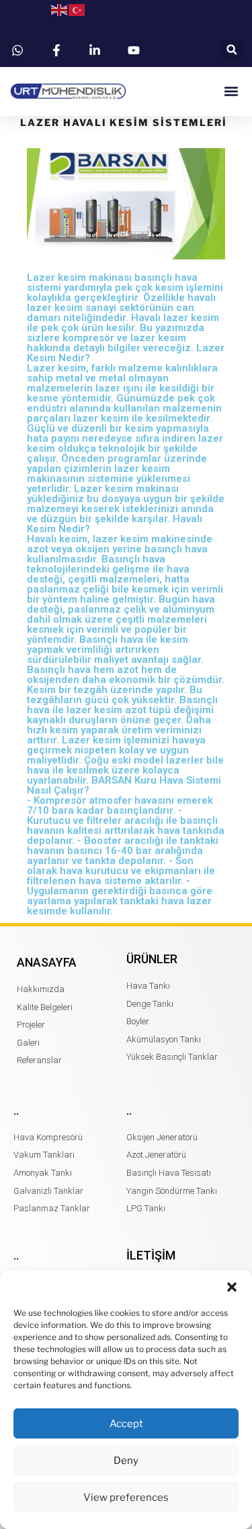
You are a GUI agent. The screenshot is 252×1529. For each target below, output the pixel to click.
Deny (126, 1461)
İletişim (150, 1255)
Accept (126, 1424)
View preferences (126, 1497)
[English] (60, 9)
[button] (232, 1287)
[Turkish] (77, 9)
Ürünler (151, 959)
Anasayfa (47, 962)
